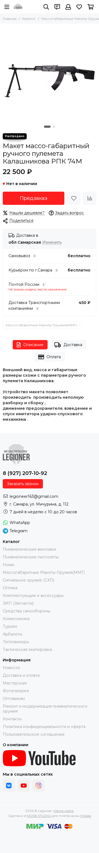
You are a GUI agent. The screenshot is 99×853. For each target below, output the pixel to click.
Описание (33, 344)
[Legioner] (18, 7)
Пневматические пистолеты (31, 557)
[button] (47, 127)
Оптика (10, 587)
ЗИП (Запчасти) (18, 603)
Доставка (73, 344)
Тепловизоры (16, 641)
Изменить (52, 242)
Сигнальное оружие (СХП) (28, 580)
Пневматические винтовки (29, 549)
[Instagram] (38, 785)
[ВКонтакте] (9, 785)
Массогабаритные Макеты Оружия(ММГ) (41, 325)
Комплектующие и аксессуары (33, 595)
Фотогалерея (16, 690)
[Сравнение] (89, 198)
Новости (11, 667)
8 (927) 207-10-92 (25, 473)
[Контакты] (57, 7)
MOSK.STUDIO (39, 816)
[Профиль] (68, 7)
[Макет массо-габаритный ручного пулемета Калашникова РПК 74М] (49, 73)
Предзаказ (33, 198)
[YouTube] (24, 785)
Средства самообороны (26, 610)
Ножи (8, 564)
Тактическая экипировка (27, 649)
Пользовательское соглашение (34, 734)
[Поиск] (46, 7)
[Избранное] (73, 198)
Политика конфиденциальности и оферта (44, 726)
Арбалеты (12, 634)
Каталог (29, 19)
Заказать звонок (23, 483)
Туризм (10, 626)
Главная (9, 19)
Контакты (12, 718)
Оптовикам (14, 698)
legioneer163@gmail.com (34, 496)
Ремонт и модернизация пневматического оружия (45, 709)
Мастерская (15, 683)
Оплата (53, 356)
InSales (85, 816)
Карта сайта (64, 811)
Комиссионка (16, 618)
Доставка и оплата (21, 675)
